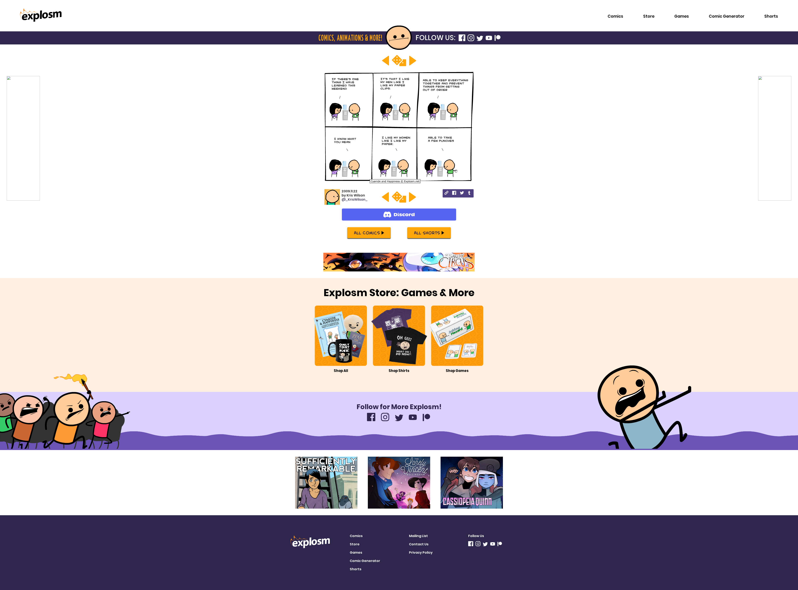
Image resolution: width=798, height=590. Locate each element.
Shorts (771, 16)
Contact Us (419, 544)
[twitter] (462, 193)
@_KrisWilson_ (355, 199)
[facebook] (454, 193)
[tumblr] (470, 193)
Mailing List (418, 536)
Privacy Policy (421, 552)
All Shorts (427, 232)
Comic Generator (726, 16)
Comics (615, 16)
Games (681, 16)
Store (648, 16)
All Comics (367, 232)
